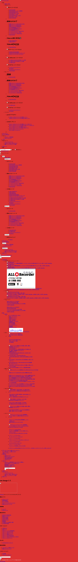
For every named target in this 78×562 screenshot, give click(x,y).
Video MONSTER (12, 47)
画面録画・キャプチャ (14, 321)
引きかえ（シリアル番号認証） (8, 530)
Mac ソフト (7, 206)
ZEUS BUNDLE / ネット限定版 (15, 164)
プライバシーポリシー (6, 554)
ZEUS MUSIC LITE (13, 14)
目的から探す (7, 3)
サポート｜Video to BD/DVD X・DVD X (10, 536)
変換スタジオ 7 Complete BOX (15, 25)
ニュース (4, 509)
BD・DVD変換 (12, 323)
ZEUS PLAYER (12, 9)
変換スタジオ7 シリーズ (9, 456)
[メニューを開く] (0, 152)
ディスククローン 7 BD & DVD (15, 33)
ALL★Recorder (12, 62)
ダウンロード (5, 133)
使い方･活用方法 (5, 134)
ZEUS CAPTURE (12, 17)
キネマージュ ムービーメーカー (8, 502)
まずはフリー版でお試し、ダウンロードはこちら (19, 331)
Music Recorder (12, 34)
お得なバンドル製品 (16, 330)
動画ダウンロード (12, 317)
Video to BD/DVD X (13, 40)
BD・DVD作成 (5, 501)
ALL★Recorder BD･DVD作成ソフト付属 (17, 60)
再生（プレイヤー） (13, 316)
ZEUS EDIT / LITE (13, 170)
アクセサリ (7, 234)
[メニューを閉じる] (0, 154)
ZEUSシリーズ (8, 455)
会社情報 (4, 553)
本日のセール (5, 248)
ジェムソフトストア (9, 141)
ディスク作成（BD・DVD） (15, 315)
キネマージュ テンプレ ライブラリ (16, 54)
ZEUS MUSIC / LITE (13, 168)
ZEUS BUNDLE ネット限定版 (15, 10)
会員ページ (4, 146)
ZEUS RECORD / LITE (13, 167)
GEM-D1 (11, 239)
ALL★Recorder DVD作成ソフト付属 (16, 61)
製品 (3, 156)
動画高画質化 (5, 500)
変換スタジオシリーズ (6, 548)
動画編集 (11, 326)
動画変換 (4, 521)
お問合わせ (4, 528)
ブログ (3, 139)
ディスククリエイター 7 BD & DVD (16, 31)
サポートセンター (8, 138)
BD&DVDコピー (5, 519)
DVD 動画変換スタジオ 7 (14, 89)
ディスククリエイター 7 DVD (15, 32)
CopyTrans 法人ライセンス (7, 542)
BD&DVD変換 (5, 518)
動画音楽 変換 (12, 322)
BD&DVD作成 (5, 517)
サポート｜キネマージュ (7, 537)
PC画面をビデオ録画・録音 (7, 522)
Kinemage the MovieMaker (14, 51)
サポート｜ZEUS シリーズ (7, 533)
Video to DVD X (12, 41)
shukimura (2, 494)
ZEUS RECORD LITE (14, 13)
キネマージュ (7, 459)
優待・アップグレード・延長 (10, 144)
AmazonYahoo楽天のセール (11, 143)
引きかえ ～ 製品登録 (9, 137)
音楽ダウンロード (12, 318)
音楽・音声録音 (12, 320)
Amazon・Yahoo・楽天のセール (11, 474)
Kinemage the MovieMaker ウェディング (17, 53)
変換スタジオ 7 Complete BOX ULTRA (17, 23)
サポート (4, 243)
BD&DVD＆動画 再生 (6, 515)
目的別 (6, 314)
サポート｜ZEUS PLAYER (7, 531)
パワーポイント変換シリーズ (8, 547)
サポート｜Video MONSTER (8, 535)
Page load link (2, 561)
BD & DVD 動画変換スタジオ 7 (15, 28)
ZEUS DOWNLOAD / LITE (14, 169)
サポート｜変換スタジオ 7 (7, 534)
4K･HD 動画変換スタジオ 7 (14, 27)
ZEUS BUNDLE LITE (13, 12)
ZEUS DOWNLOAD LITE (15, 15)
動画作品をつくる (12, 327)
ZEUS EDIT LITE (13, 16)
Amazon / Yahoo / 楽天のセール (11, 250)
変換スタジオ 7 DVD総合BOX (15, 26)
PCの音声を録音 (5, 523)
